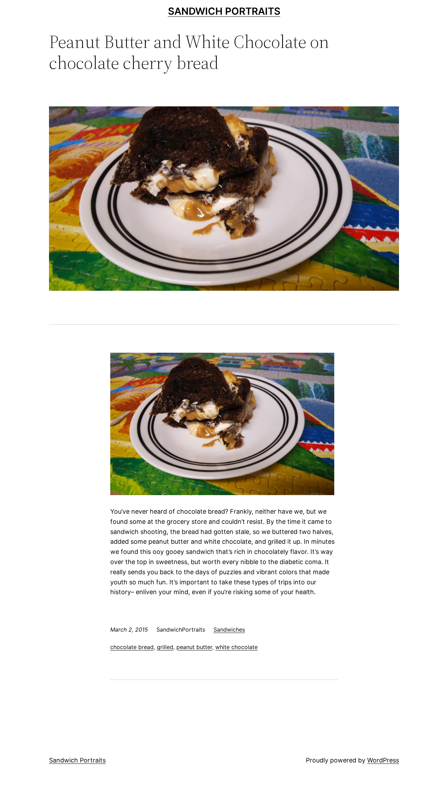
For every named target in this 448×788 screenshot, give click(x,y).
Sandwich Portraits (224, 11)
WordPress (383, 760)
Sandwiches (229, 629)
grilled (165, 646)
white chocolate (236, 646)
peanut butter (194, 646)
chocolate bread (132, 646)
